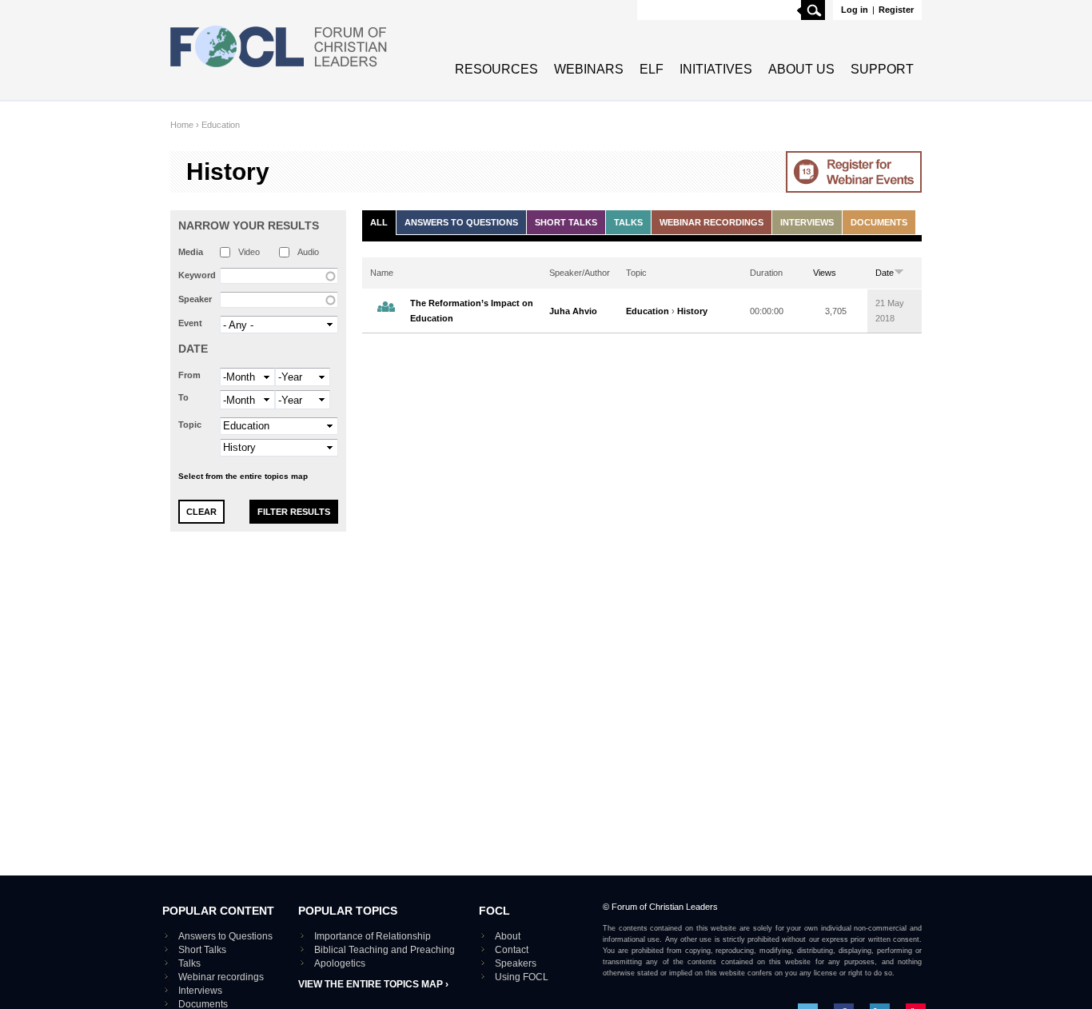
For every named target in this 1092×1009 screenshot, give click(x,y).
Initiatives (716, 69)
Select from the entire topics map (243, 476)
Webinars (589, 69)
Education (220, 125)
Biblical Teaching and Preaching (384, 949)
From (189, 375)
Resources (496, 69)
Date (193, 348)
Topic (189, 424)
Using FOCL (521, 977)
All (379, 222)
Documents (879, 222)
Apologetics (339, 963)
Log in (854, 9)
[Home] (279, 68)
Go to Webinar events (854, 172)
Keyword (197, 275)
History (692, 311)
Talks (628, 222)
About (507, 936)
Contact (511, 949)
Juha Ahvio (573, 311)
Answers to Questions (461, 222)
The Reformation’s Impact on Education (471, 310)
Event (190, 323)
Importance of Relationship (372, 936)
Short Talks (566, 222)
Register (896, 9)
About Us (801, 69)
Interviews (807, 222)
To (183, 397)
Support (882, 69)
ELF (652, 69)
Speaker (195, 299)
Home (181, 125)
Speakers (515, 963)
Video (249, 252)
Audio (308, 252)
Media (190, 252)
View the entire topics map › (373, 984)
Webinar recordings (711, 222)
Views (824, 272)
